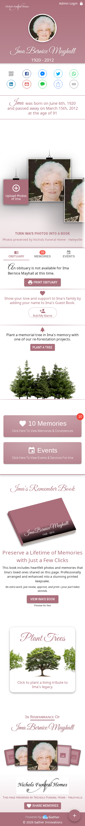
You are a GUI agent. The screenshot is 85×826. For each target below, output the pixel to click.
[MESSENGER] (42, 73)
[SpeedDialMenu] (74, 816)
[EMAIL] (26, 84)
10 (80, 417)
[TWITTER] (58, 73)
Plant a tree (42, 347)
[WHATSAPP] (74, 73)
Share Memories (45, 805)
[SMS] (42, 84)
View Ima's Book (42, 599)
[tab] (16, 254)
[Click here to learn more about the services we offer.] (42, 786)
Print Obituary (45, 282)
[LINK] (74, 84)
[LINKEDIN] (11, 84)
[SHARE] (58, 84)
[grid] (42, 191)
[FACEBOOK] (26, 73)
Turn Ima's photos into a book (42, 233)
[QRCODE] (11, 73)
